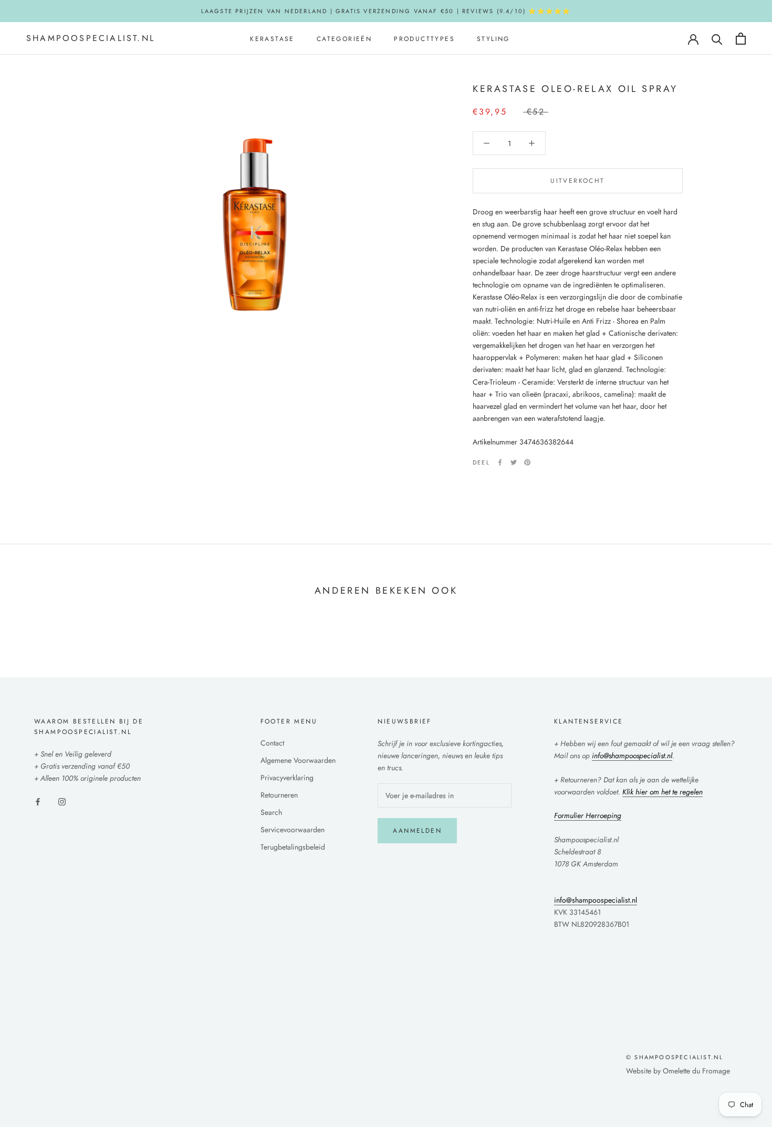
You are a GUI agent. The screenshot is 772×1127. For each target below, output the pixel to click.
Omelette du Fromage (696, 1071)
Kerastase (272, 39)
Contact (272, 743)
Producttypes (424, 39)
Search (271, 812)
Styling (493, 39)
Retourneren (279, 795)
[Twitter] (513, 462)
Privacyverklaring (287, 777)
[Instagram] (62, 801)
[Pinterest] (527, 462)
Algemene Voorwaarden (298, 760)
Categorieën (344, 39)
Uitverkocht (577, 180)
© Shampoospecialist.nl (674, 1057)
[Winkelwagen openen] (741, 39)
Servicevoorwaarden (292, 829)
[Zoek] (717, 38)
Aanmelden (417, 830)
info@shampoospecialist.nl (595, 900)
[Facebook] (500, 462)
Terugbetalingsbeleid (292, 847)
